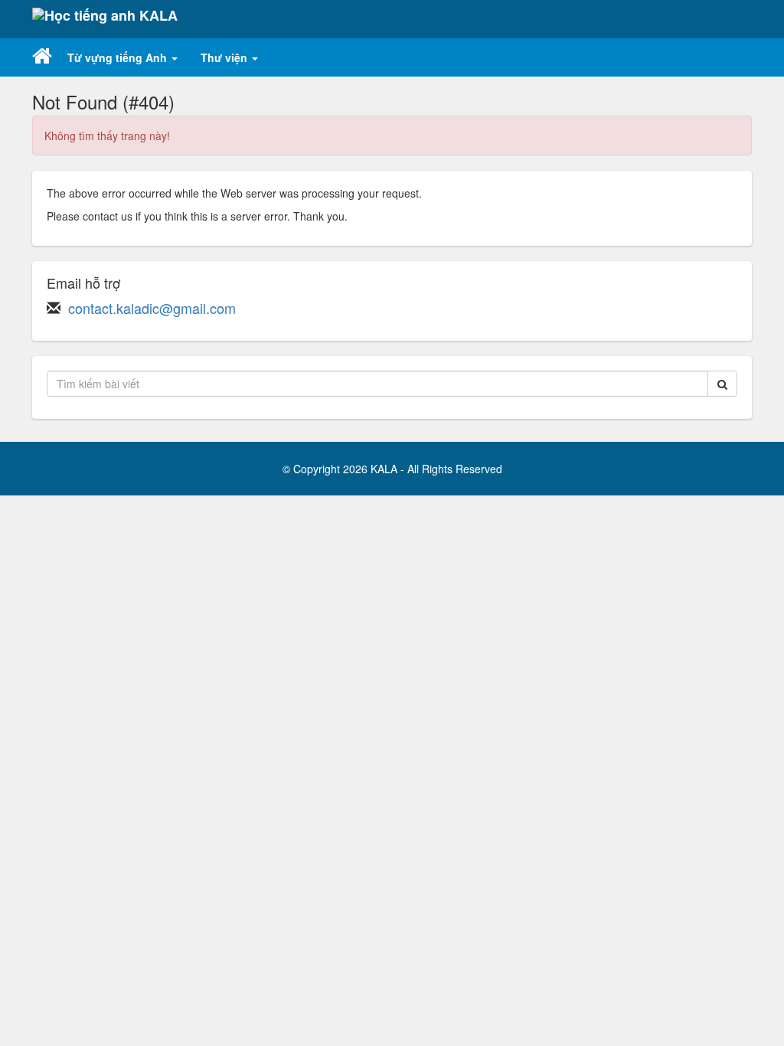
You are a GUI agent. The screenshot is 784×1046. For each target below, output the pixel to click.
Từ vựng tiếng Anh (118, 57)
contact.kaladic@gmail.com (152, 308)
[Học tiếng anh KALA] (105, 19)
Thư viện (225, 57)
